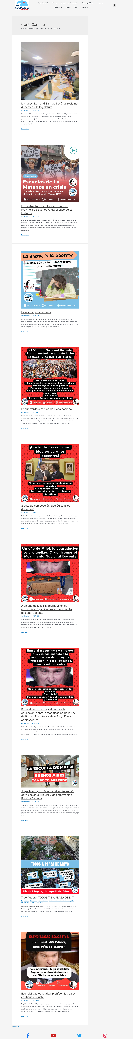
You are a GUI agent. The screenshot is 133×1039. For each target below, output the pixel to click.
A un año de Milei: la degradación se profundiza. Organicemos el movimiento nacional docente (46, 609)
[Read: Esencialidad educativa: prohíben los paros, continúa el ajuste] (50, 961)
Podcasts (100, 3)
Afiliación (85, 7)
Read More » (25, 129)
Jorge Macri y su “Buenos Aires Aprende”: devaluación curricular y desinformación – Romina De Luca (47, 795)
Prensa (68, 7)
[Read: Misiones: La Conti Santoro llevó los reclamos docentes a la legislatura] (50, 71)
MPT (72, 901)
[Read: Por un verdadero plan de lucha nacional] (50, 376)
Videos (76, 7)
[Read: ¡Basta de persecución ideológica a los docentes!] (50, 473)
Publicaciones (57, 7)
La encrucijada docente (36, 312)
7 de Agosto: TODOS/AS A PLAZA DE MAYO (49, 897)
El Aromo (55, 3)
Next (16, 1026)
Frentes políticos (87, 3)
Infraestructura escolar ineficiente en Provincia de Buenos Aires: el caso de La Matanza (47, 209)
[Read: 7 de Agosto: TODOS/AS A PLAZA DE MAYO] (50, 865)
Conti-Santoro (25, 110)
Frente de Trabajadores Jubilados (59, 901)
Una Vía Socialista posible (69, 3)
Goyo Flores (25, 901)
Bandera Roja (34, 901)
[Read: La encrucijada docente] (50, 279)
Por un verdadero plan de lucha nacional (46, 409)
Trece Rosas (30, 903)
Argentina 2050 (43, 3)
